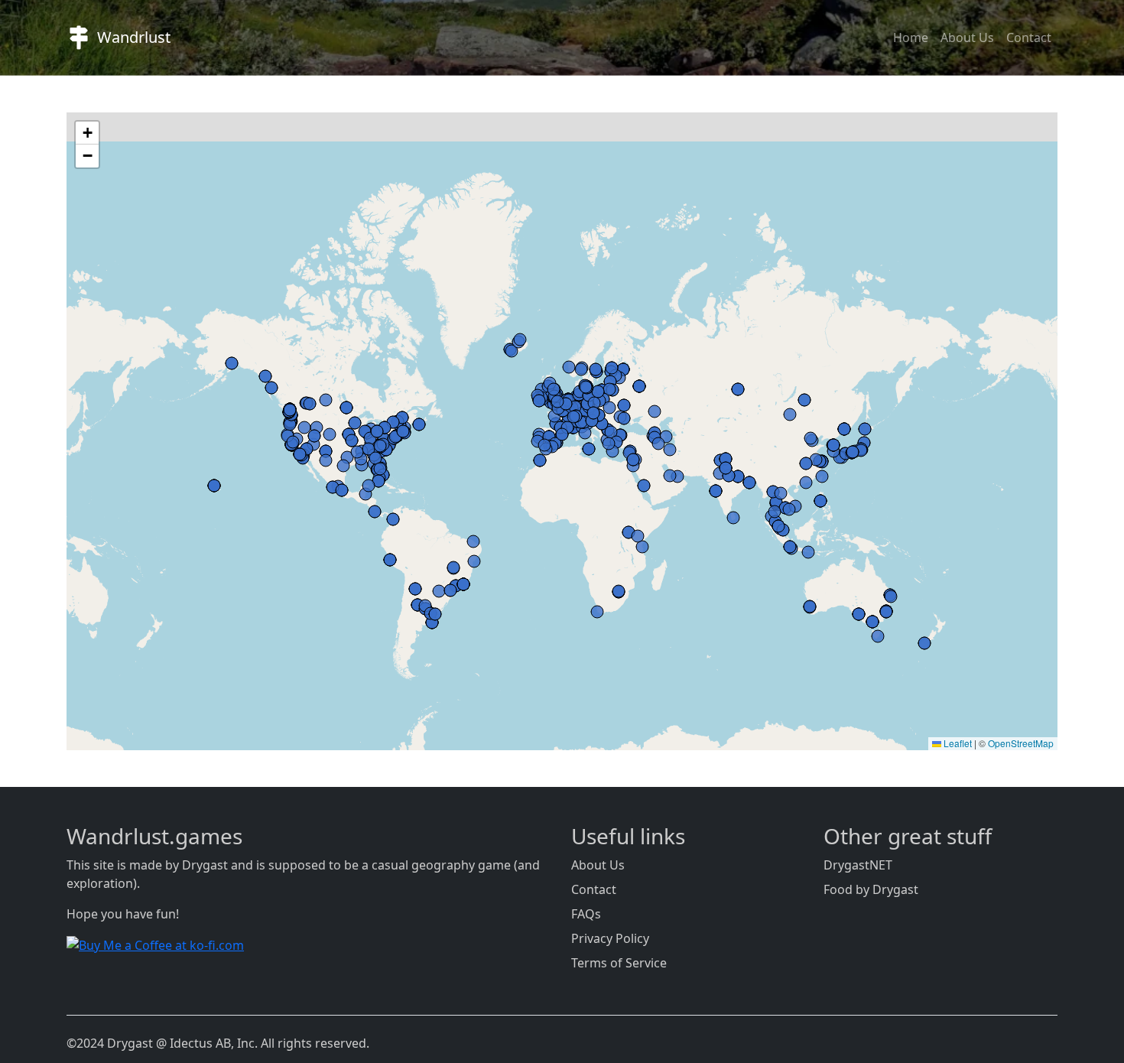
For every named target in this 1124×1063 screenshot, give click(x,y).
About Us (967, 37)
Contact (1028, 37)
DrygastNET (858, 865)
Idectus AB (200, 1043)
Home (910, 37)
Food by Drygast (871, 889)
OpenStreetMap (1021, 742)
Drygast (205, 865)
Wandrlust (134, 37)
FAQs (586, 913)
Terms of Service (619, 962)
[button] (87, 133)
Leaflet (956, 742)
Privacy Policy (610, 938)
